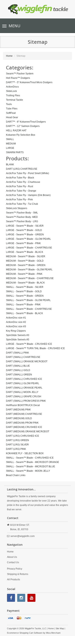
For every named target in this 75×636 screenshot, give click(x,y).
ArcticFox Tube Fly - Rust (19, 186)
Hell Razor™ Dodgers (18, 78)
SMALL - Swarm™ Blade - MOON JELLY (28, 470)
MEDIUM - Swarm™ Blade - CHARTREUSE (30, 278)
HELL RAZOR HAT (16, 130)
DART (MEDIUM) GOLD (19, 418)
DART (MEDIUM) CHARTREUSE (24, 414)
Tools (9, 104)
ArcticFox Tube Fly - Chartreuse (23, 182)
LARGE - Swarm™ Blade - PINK (23, 243)
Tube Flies (11, 108)
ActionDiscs (12, 86)
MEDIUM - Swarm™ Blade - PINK (24, 274)
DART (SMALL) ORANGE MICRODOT (26, 361)
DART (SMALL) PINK (17, 352)
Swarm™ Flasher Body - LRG (22, 221)
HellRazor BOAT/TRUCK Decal (23, 405)
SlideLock (11, 91)
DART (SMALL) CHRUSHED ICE (24, 379)
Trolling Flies (13, 95)
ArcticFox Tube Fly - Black (20, 177)
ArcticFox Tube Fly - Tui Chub (22, 204)
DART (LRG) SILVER (17, 444)
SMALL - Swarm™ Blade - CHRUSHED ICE (30, 457)
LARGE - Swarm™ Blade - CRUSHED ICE (29, 344)
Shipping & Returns (17, 574)
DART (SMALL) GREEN (19, 374)
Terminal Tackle (14, 99)
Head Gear (12, 117)
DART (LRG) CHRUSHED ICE (22, 435)
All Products (13, 579)
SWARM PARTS (15, 152)
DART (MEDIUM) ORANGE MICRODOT (27, 431)
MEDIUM (11, 143)
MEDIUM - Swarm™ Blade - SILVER (25, 256)
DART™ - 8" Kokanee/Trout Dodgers (26, 121)
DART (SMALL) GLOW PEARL (22, 383)
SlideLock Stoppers (16, 208)
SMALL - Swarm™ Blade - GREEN (25, 295)
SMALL (10, 139)
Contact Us (13, 562)
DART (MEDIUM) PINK (18, 409)
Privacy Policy (14, 568)
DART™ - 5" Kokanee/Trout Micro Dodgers (29, 82)
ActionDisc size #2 (16, 322)
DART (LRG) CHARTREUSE (21, 169)
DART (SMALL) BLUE (18, 365)
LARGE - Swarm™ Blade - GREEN (25, 234)
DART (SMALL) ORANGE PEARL (24, 387)
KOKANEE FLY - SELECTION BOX (25, 453)
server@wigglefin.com (22, 536)
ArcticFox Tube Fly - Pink (19, 199)
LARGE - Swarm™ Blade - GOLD (24, 230)
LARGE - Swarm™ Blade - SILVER (25, 225)
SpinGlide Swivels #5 (17, 339)
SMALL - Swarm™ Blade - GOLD (24, 291)
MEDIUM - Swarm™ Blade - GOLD (25, 260)
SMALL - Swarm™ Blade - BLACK (24, 313)
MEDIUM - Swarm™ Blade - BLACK (25, 282)
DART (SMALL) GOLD (18, 370)
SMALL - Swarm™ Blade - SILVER (24, 287)
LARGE (10, 148)
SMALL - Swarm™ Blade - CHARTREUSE (29, 309)
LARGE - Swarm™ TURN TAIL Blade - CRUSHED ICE (35, 348)
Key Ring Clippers (16, 330)
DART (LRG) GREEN (17, 440)
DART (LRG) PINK (16, 449)
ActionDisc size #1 (16, 317)
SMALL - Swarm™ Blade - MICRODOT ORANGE (32, 462)
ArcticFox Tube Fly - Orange (21, 190)
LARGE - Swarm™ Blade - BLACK (24, 252)
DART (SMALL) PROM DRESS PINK (26, 400)
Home (9, 56)
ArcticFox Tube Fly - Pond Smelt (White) (27, 173)
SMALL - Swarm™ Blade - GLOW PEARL (28, 300)
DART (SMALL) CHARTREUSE (23, 357)
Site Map (60, 628)
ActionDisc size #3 (16, 326)
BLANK (10, 164)
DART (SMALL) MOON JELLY (22, 392)
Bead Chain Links (15, 475)
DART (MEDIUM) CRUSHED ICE (24, 427)
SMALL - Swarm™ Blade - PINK (23, 304)
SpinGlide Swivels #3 (17, 335)
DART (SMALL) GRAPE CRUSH (23, 396)
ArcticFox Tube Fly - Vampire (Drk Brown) (28, 195)
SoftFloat (11, 113)
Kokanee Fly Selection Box (20, 134)
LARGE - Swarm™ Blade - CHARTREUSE (29, 247)
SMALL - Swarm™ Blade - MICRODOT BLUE (30, 466)
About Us (12, 557)
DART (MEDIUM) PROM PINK (22, 422)
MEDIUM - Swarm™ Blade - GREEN (25, 265)
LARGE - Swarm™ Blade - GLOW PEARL (28, 239)
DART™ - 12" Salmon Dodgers (23, 126)
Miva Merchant (53, 633)
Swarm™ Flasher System (19, 73)
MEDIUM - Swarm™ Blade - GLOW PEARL (29, 269)
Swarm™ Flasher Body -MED (22, 217)
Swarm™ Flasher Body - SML (22, 212)
